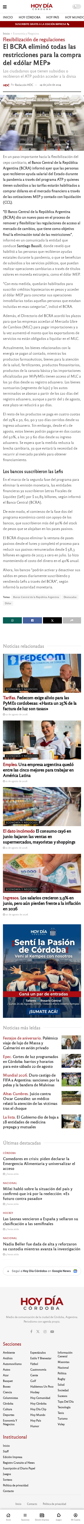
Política (62, 1373)
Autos (6, 1369)
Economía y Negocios (26, 33)
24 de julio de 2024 (50, 84)
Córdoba (9, 1153)
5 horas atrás (12, 1229)
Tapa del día (66, 1401)
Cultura (7, 1409)
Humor (34, 1426)
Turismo (63, 1418)
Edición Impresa (12, 1457)
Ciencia (7, 1392)
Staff (6, 1451)
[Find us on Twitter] (38, 1331)
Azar (6, 1375)
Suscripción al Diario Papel (19, 1468)
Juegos (7, 1474)
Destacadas (70, 597)
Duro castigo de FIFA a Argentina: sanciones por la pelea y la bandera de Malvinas (31, 1079)
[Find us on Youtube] (52, 1332)
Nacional (10, 1183)
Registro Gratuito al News (19, 1462)
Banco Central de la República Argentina (36, 597)
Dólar (8, 603)
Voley (61, 1424)
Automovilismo (12, 1363)
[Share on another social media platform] (72, 620)
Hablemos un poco (42, 1386)
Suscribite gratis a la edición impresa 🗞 (42, 24)
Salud (61, 1384)
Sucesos (62, 1396)
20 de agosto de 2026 (16, 914)
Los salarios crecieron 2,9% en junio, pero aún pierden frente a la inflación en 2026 (42, 903)
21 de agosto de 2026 (16, 781)
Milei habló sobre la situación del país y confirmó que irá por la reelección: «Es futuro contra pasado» (37, 1193)
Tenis (61, 1412)
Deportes (8, 1414)
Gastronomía (38, 1369)
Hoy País (52, 17)
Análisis (8, 1358)
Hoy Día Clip (38, 1409)
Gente (34, 1375)
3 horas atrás (12, 1173)
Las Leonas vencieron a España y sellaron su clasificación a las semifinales (40, 1221)
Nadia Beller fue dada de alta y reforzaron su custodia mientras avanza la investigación (41, 1246)
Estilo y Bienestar (40, 1358)
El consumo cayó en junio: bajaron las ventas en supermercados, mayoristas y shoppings (39, 836)
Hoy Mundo (37, 1414)
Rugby (61, 1379)
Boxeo (7, 1386)
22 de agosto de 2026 (16, 714)
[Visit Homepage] (42, 7)
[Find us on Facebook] (31, 1332)
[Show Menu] (5, 6)
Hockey (8, 1212)
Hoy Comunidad (40, 1397)
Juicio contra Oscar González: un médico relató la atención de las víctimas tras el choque (30, 1101)
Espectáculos (38, 1352)
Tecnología (64, 1407)
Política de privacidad (15, 1485)
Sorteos (7, 1479)
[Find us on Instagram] (45, 1332)
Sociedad (63, 1390)
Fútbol (34, 1363)
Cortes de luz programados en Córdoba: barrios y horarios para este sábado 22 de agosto (30, 1061)
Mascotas (63, 1362)
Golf (33, 1380)
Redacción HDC (24, 84)
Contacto (8, 1491)
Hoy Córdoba (29, 17)
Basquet (8, 1380)
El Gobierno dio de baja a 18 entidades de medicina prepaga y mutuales (31, 1121)
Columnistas (10, 1397)
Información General (65, 1354)
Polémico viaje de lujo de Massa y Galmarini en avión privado (30, 1042)
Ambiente (9, 1352)
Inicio (8, 17)
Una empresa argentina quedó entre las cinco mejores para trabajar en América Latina (38, 769)
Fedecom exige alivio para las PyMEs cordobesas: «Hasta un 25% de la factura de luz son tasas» (40, 703)
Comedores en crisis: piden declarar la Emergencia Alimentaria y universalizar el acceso (39, 1163)
